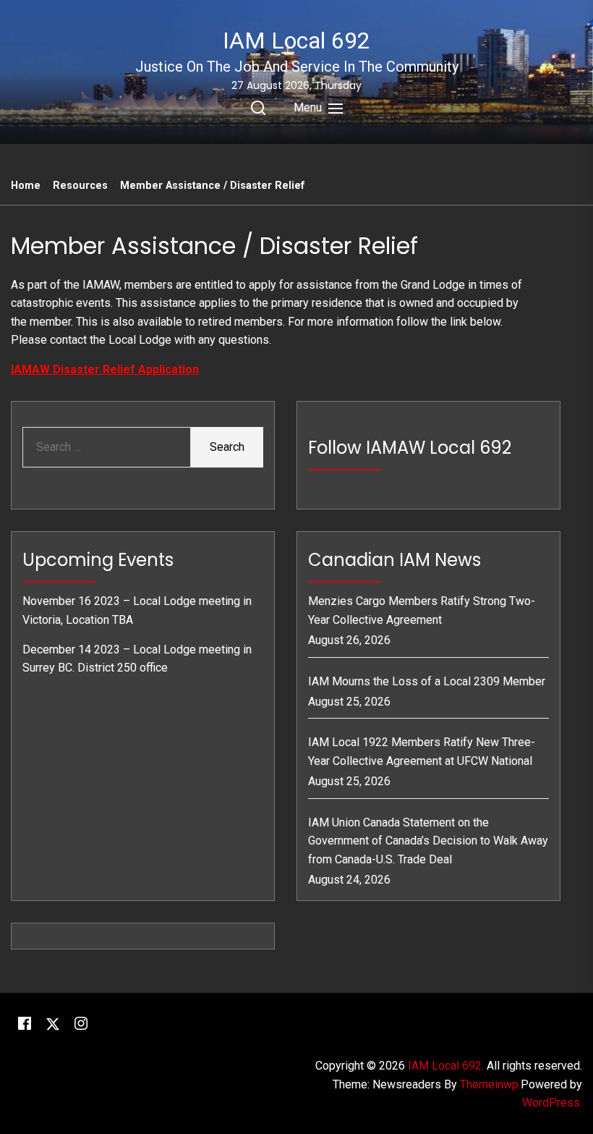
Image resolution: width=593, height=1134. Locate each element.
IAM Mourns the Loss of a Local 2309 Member (426, 681)
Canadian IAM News (394, 560)
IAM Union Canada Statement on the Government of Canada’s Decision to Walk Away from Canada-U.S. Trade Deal (428, 841)
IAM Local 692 (296, 40)
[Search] (258, 107)
